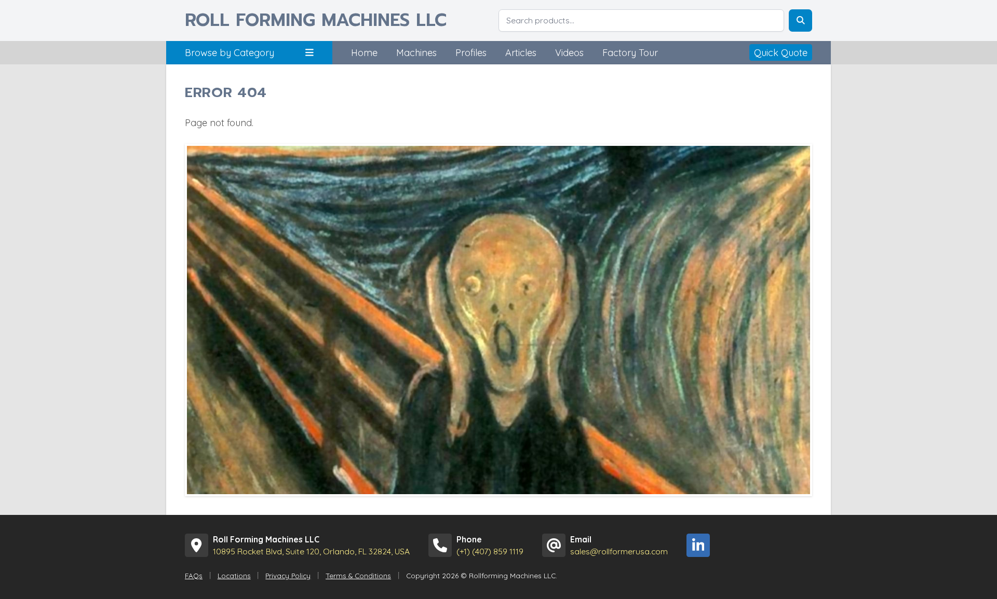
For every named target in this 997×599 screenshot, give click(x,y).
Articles (520, 53)
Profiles (471, 53)
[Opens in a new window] (698, 545)
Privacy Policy (288, 575)
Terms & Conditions (358, 575)
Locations (234, 575)
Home (364, 53)
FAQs (194, 575)
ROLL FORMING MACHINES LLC (316, 20)
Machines (416, 53)
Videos (569, 53)
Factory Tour (630, 53)
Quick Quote (780, 53)
